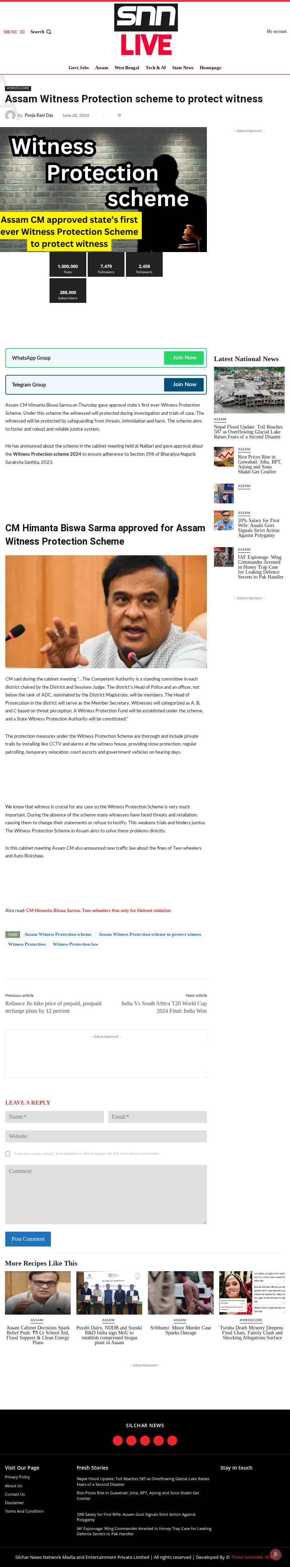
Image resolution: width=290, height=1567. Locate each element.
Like (68, 254)
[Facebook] (229, 114)
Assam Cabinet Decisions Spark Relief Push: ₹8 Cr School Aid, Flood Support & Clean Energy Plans (38, 1335)
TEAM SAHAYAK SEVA (253, 1557)
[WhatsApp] (278, 114)
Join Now (185, 357)
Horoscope (18, 88)
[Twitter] (245, 114)
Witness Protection (27, 944)
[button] (41, 31)
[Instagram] (131, 1441)
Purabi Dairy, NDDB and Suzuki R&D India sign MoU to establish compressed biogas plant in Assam (109, 1335)
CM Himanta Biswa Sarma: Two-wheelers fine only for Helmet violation (98, 911)
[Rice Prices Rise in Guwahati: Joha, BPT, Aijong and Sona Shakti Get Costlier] (224, 457)
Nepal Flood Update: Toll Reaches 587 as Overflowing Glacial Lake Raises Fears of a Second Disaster (248, 431)
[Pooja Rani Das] (11, 115)
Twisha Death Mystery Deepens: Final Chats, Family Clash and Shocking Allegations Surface (252, 1332)
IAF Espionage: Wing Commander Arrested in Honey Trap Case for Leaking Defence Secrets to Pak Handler (261, 567)
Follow (106, 254)
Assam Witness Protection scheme (58, 934)
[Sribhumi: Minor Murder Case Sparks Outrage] (181, 1293)
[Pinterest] (262, 114)
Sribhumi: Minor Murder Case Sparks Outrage (180, 1330)
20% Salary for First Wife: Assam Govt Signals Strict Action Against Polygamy (258, 528)
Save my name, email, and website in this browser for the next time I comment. (87, 1154)
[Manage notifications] (275, 1554)
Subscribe (68, 280)
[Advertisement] (134, 320)
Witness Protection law (75, 944)
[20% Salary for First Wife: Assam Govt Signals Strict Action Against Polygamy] (224, 520)
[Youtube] (158, 1441)
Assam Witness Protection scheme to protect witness (150, 934)
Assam (220, 419)
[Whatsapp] (172, 1441)
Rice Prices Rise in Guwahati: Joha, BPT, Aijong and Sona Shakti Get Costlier (260, 464)
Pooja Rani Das (39, 115)
